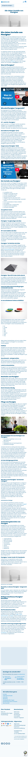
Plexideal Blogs (4, 714)
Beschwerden (6, 703)
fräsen (20, 614)
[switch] (25, 755)
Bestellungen (17, 714)
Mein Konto (16, 711)
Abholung (5, 698)
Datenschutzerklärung (19, 728)
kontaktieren (4, 632)
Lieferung (5, 697)
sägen (17, 614)
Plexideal (13, 61)
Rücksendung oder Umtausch (10, 701)
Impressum (16, 726)
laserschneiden (4, 615)
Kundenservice (21, 674)
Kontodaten (17, 716)
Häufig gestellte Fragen (8, 700)
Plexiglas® (24, 504)
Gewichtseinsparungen (9, 249)
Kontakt (5, 694)
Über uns (3, 711)
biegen (11, 615)
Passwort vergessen (19, 717)
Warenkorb (16, 713)
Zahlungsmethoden (8, 695)
